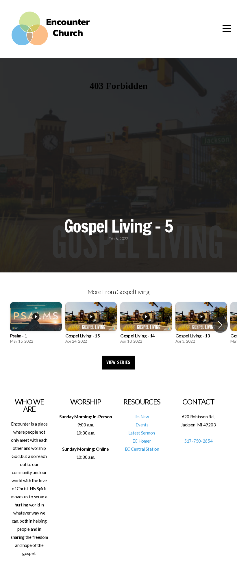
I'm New (142, 416)
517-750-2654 (198, 440)
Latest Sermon (142, 432)
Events (142, 424)
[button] (220, 324)
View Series (118, 362)
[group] (36, 324)
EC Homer (142, 440)
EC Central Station (142, 449)
